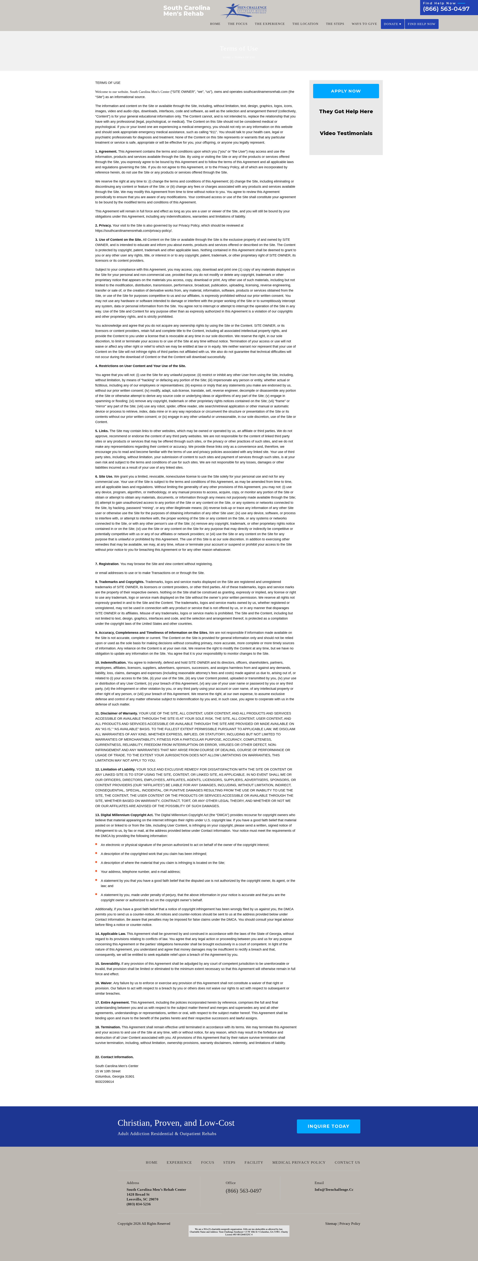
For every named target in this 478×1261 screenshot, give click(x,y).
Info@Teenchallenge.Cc (334, 1189)
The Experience (270, 24)
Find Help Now (422, 24)
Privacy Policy (349, 1224)
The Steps (335, 24)
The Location (305, 24)
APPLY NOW (346, 91)
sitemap (331, 1224)
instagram (249, 1213)
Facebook (228, 1213)
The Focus (237, 24)
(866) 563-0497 (446, 9)
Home (215, 24)
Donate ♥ (392, 24)
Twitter (239, 1213)
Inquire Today (329, 1126)
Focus (208, 1162)
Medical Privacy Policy (299, 1162)
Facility (254, 1162)
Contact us (347, 1162)
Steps (229, 1162)
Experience (179, 1162)
